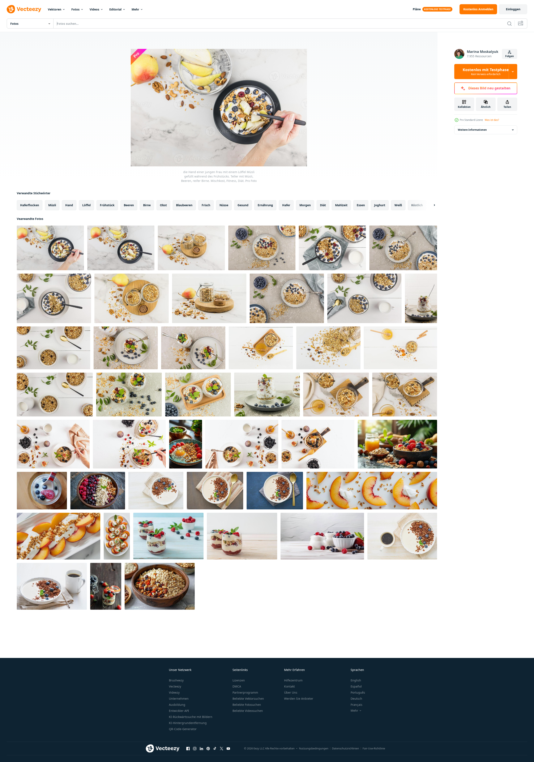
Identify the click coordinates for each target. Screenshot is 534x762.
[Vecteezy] (24, 9)
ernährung (265, 205)
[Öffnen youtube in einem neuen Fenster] (228, 748)
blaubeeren (184, 205)
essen (361, 205)
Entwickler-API (179, 711)
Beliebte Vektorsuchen (248, 699)
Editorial (115, 9)
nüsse (223, 205)
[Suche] (509, 23)
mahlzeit (341, 205)
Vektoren (54, 9)
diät (323, 205)
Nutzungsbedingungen (313, 748)
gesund (243, 205)
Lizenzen (238, 680)
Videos (94, 9)
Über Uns (290, 692)
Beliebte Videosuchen (247, 711)
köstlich (417, 205)
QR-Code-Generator (183, 729)
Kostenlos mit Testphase (486, 71)
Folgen (509, 56)
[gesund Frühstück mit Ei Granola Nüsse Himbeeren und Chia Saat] (185, 444)
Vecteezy (175, 686)
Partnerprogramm (245, 692)
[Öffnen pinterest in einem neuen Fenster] (208, 748)
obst (163, 205)
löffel (86, 205)
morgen (305, 205)
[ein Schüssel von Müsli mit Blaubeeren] (397, 444)
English (356, 680)
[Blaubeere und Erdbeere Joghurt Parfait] (105, 586)
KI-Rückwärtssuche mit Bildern (190, 717)
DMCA (236, 686)
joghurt (379, 205)
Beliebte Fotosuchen (246, 705)
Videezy (174, 692)
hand (69, 205)
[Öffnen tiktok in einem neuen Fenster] (215, 748)
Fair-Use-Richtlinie (374, 748)
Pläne (417, 9)
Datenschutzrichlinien (345, 748)
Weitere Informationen (472, 130)
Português (358, 692)
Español (356, 686)
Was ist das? (492, 120)
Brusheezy (176, 680)
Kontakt (289, 686)
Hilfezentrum (293, 680)
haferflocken (29, 205)
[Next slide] (430, 205)
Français (356, 705)
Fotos (75, 9)
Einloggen (513, 9)
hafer (286, 205)
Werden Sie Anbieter (298, 699)
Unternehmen (179, 699)
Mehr (135, 9)
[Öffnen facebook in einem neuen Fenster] (188, 748)
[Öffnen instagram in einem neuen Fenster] (194, 748)
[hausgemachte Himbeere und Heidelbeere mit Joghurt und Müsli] (168, 536)
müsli (52, 205)
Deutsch (356, 699)
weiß (398, 205)
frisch (206, 205)
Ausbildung (177, 705)
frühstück (107, 205)
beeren (129, 205)
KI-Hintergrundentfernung (188, 723)
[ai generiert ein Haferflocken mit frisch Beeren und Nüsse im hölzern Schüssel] (97, 490)
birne (147, 205)
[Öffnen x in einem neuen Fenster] (221, 748)
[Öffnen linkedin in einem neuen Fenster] (201, 748)
